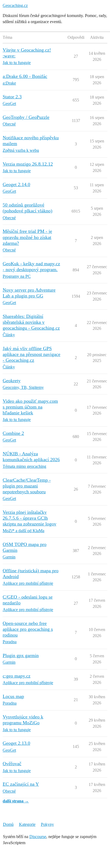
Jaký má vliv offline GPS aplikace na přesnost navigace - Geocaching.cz (31, 354)
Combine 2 (13, 433)
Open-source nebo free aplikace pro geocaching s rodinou (28, 629)
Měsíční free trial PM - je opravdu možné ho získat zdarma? (27, 237)
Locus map (13, 696)
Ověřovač (12, 763)
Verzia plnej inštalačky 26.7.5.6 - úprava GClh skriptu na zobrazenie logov (29, 518)
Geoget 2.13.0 (16, 743)
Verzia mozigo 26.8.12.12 (28, 164)
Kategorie (27, 824)
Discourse (37, 836)
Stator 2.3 (12, 96)
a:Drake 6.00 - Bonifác (25, 76)
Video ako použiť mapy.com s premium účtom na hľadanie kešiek (30, 406)
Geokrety (12, 380)
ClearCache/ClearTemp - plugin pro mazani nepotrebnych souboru (27, 485)
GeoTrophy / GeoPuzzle (26, 117)
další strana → (16, 801)
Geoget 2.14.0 (16, 184)
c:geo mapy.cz (16, 676)
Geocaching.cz (15, 5)
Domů (8, 824)
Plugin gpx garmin (21, 655)
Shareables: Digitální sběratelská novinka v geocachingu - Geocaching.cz (31, 322)
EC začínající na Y (21, 784)
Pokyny (47, 824)
